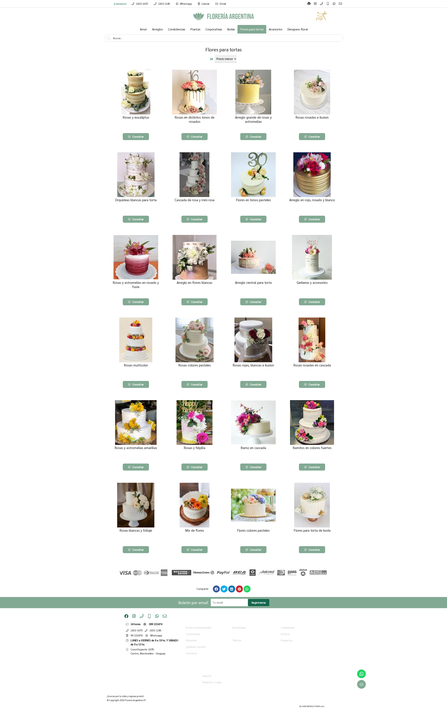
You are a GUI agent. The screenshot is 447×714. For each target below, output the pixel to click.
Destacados (239, 627)
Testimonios (193, 634)
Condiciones (288, 627)
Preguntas (287, 640)
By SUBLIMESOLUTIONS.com (311, 706)
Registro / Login (212, 682)
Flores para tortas (224, 49)
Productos (238, 634)
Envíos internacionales (199, 627)
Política (285, 634)
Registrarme (259, 602)
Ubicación (191, 640)
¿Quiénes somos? (196, 647)
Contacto (191, 653)
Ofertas (236, 640)
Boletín (207, 676)
